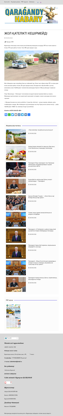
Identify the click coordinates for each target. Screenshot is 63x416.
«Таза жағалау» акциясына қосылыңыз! (40, 130)
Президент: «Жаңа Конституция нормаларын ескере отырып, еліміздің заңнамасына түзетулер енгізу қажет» (42, 262)
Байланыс (31, 2)
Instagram (40, 2)
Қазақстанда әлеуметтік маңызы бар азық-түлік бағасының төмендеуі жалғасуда (41, 147)
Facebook (38, 2)
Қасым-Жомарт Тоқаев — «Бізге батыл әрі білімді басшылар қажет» (41, 196)
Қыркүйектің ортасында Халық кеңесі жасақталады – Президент (40, 180)
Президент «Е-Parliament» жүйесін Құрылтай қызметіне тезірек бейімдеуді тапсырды (42, 230)
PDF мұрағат (24, 2)
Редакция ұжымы (15, 2)
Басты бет (7, 2)
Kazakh (9, 338)
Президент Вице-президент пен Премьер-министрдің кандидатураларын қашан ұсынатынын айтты (41, 164)
